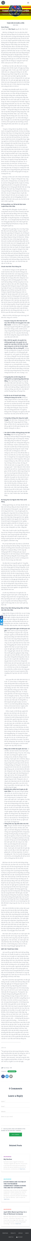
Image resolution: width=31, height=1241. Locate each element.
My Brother (8, 1159)
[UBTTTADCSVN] (3, 3)
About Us (11, 1237)
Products (13, 1233)
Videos (27, 1233)
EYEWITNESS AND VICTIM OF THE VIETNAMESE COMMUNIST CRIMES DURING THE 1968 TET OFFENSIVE (15, 1185)
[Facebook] (1, 617)
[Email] (1, 623)
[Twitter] (1, 620)
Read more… (23, 1169)
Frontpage (5, 1233)
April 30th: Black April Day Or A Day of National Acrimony (15, 1213)
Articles (20, 1233)
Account (20, 1237)
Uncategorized (12, 1071)
